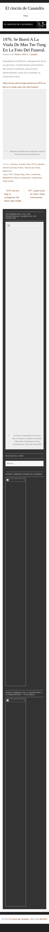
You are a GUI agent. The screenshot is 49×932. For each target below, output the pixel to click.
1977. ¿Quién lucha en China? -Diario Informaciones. (36, 194)
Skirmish (43, 919)
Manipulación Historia (11, 178)
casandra (33, 54)
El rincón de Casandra (24, 8)
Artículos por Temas (32, 168)
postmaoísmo (26, 178)
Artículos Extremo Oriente (13, 168)
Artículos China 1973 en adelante (31, 164)
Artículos (14, 164)
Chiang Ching (19, 174)
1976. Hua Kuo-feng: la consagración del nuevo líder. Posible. (13, 196)
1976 (11, 174)
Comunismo (35, 174)
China (27, 174)
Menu (25, 16)
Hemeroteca (7, 171)
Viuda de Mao (8, 181)
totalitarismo (37, 178)
